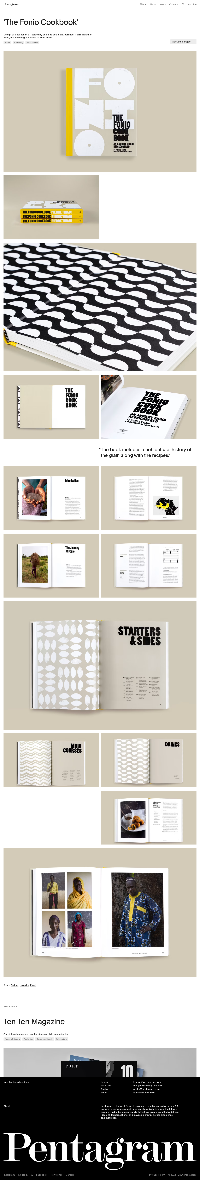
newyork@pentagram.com (148, 1085)
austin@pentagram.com (146, 1089)
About (152, 4)
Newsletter (56, 1174)
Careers (70, 1174)
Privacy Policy (157, 1174)
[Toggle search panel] (183, 4)
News (163, 4)
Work (143, 4)
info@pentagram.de (144, 1092)
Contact (173, 4)
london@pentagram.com (147, 1082)
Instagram (9, 1174)
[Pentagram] (11, 4)
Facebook (41, 1174)
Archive (192, 4)
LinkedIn (23, 1174)
